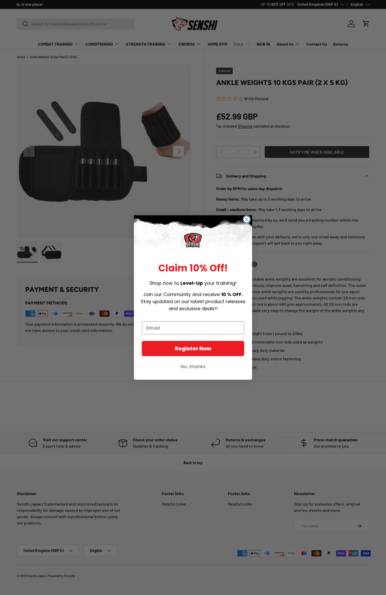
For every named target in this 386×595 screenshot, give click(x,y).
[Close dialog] (246, 219)
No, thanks (193, 366)
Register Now (193, 348)
